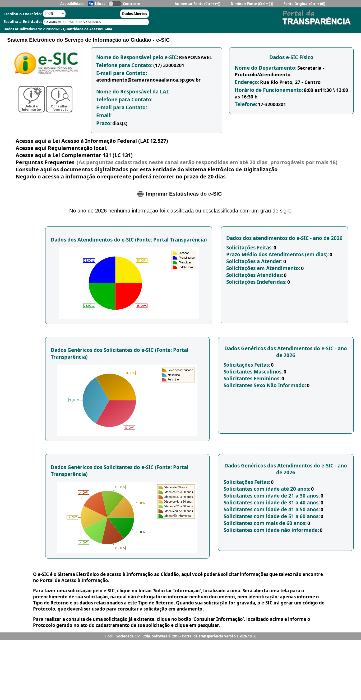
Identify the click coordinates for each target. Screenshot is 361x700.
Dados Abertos (134, 13)
